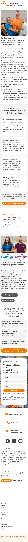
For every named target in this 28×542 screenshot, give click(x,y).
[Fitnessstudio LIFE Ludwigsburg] (3, 4)
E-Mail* (7, 381)
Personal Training (6, 510)
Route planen (6, 480)
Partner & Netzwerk (7, 526)
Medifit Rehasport (7, 300)
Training (3, 505)
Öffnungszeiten (18, 480)
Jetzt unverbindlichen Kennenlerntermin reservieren (14, 350)
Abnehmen (4, 512)
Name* (7, 377)
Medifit (12, 5)
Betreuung (4, 503)
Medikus (19, 5)
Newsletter (4, 524)
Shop (2, 529)
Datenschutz (12, 540)
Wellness (3, 514)
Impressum (4, 540)
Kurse (2, 508)
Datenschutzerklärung (18, 393)
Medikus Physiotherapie (9, 295)
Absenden (14, 390)
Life (7, 5)
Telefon (7, 386)
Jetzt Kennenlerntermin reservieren (14, 203)
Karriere (3, 522)
